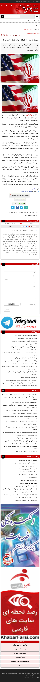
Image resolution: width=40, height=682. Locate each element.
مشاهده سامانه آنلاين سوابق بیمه (28, 472)
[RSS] (2, 6)
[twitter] (6, 6)
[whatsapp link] (26, 207)
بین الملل (29, 33)
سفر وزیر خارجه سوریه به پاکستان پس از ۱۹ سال (25, 413)
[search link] (2, 16)
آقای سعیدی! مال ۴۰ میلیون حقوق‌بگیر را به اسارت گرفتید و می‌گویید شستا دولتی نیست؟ (20, 406)
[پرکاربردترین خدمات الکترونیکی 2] (20, 535)
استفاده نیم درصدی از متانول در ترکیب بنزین (26, 335)
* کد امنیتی (32, 301)
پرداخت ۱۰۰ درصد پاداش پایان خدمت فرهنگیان (25, 492)
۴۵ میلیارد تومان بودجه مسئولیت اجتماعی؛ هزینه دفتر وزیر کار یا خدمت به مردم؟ (19, 428)
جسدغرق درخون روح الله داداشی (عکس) (27, 498)
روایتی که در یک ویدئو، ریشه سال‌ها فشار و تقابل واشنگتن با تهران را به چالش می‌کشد (19, 354)
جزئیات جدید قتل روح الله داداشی (28, 483)
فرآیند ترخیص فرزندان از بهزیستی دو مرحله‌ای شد (24, 341)
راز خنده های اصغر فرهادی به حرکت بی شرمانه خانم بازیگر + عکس (20, 489)
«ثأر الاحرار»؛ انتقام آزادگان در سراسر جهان (26, 452)
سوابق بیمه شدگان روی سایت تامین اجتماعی (26, 463)
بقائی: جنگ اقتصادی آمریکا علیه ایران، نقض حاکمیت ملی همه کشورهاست (21, 373)
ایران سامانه (28, 678)
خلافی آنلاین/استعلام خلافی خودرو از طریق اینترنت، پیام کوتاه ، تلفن (20, 495)
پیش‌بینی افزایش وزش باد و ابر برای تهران (27, 438)
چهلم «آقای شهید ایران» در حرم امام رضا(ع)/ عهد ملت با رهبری (21, 441)
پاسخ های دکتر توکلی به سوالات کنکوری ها (26, 500)
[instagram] (16, 5)
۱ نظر (32, 27)
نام (34, 269)
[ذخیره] (7, 35)
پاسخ (10, 226)
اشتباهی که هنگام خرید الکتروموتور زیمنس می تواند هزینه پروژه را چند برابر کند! (19, 398)
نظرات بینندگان (32, 221)
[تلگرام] (20, 322)
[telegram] (11, 5)
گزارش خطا (19, 200)
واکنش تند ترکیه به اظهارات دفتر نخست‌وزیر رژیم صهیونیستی (21, 380)
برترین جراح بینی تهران (20, 645)
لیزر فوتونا (20, 666)
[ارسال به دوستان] (4, 35)
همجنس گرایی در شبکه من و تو (29, 466)
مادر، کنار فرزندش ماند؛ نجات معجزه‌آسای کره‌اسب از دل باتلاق (21, 411)
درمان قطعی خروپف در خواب (20, 661)
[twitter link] (13, 207)
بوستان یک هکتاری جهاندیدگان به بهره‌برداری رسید (24, 358)
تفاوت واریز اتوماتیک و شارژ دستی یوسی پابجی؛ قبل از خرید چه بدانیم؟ (19, 394)
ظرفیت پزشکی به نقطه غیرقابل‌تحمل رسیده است (25, 364)
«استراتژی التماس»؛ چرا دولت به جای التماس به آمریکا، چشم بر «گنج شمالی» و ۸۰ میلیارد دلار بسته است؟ (19, 368)
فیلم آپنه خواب (20, 657)
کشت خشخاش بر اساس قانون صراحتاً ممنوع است (24, 402)
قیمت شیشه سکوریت (20, 649)
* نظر (34, 283)
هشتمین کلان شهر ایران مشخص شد (28, 460)
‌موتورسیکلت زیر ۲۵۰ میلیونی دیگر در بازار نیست (25, 350)
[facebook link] (17, 207)
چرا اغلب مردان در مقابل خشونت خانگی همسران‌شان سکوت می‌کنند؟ (20, 361)
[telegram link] (21, 207)
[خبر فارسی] (20, 603)
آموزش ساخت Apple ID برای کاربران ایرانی (26, 486)
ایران (26, 191)
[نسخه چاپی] (1, 35)
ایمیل (34, 276)
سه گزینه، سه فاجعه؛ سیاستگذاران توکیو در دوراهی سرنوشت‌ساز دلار (20, 432)
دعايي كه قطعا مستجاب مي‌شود (29, 480)
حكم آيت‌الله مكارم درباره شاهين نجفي (27, 475)
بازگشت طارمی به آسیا (31, 344)
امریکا (30, 191)
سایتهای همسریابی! (32, 477)
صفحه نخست (36, 33)
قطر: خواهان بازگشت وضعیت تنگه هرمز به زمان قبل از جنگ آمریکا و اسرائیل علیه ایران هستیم (20, 423)
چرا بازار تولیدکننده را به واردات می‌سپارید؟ (26, 435)
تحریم (22, 191)
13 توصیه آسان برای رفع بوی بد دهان (28, 469)
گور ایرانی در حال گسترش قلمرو (29, 377)
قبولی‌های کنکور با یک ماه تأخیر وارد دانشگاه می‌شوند (24, 347)
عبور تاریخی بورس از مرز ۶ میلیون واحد (27, 338)
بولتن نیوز (29, 115)
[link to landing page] (29, 8)
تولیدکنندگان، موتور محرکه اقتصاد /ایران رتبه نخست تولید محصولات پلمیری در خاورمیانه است (20, 417)
